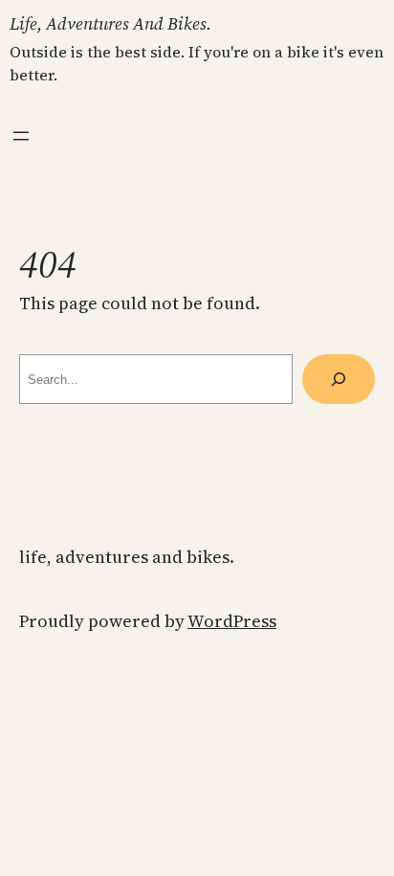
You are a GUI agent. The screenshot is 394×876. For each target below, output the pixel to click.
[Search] (338, 379)
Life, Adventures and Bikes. (110, 23)
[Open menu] (21, 135)
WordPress (231, 621)
